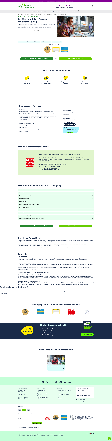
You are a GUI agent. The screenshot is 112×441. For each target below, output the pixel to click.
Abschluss (21, 210)
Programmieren (38, 14)
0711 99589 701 (48, 168)
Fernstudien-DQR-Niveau (25, 213)
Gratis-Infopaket (41, 398)
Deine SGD (65, 11)
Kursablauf (40, 391)
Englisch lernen (61, 391)
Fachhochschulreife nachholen (64, 393)
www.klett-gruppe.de (81, 419)
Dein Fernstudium (42, 11)
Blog (59, 397)
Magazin (19, 434)
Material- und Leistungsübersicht (26, 195)
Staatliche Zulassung (24, 198)
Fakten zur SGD (56, 435)
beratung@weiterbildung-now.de (51, 169)
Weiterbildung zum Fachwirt (63, 394)
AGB (38, 435)
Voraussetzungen (23, 192)
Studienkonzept (41, 390)
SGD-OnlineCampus (81, 399)
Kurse (33, 11)
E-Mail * (20, 418)
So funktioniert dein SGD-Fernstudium (71, 120)
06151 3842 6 (81, 390)
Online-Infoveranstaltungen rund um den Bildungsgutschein (53, 164)
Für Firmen (73, 11)
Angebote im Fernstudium (24, 391)
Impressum (43, 435)
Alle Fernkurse (22, 390)
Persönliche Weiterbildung (24, 398)
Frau (20, 410)
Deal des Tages (22, 396)
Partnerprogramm (29, 435)
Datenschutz (30, 434)
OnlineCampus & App (42, 393)
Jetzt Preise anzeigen (69, 124)
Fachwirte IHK (22, 394)
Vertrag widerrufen (60, 434)
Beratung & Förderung (55, 11)
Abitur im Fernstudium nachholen (64, 390)
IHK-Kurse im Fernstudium (24, 393)
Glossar (59, 396)
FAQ (35, 435)
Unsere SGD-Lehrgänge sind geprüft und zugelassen (30, 129)
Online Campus (22, 201)
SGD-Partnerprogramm (82, 401)
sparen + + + (56, 1)
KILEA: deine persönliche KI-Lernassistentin (29, 204)
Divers (28, 410)
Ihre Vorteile (40, 394)
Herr (24, 410)
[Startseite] (18, 14)
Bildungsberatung (42, 396)
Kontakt (24, 434)
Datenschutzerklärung (34, 427)
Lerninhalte (21, 190)
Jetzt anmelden (87, 334)
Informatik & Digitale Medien (27, 14)
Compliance (49, 435)
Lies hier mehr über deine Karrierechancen (28, 133)
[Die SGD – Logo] (26, 6)
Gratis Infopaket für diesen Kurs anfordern (36, 58)
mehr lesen (36, 30)
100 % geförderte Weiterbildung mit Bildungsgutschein (31, 218)
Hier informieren (66, 116)
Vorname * (20, 414)
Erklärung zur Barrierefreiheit (39, 434)
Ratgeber (60, 398)
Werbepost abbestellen (50, 434)
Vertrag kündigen (21, 435)
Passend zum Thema (24, 207)
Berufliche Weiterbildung (24, 397)
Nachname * (34, 414)
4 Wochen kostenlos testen (25, 215)
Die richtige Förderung (43, 397)
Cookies (61, 435)
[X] (56, 382)
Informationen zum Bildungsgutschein (49, 163)
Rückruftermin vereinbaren (84, 395)
